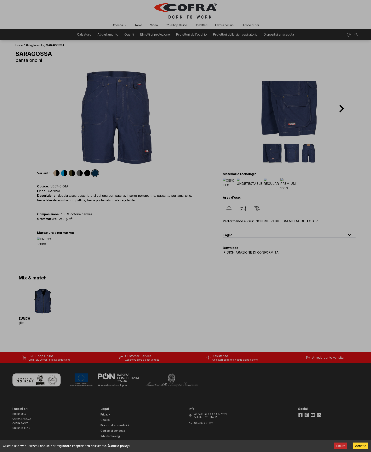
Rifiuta (340, 446)
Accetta (360, 446)
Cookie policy (119, 446)
